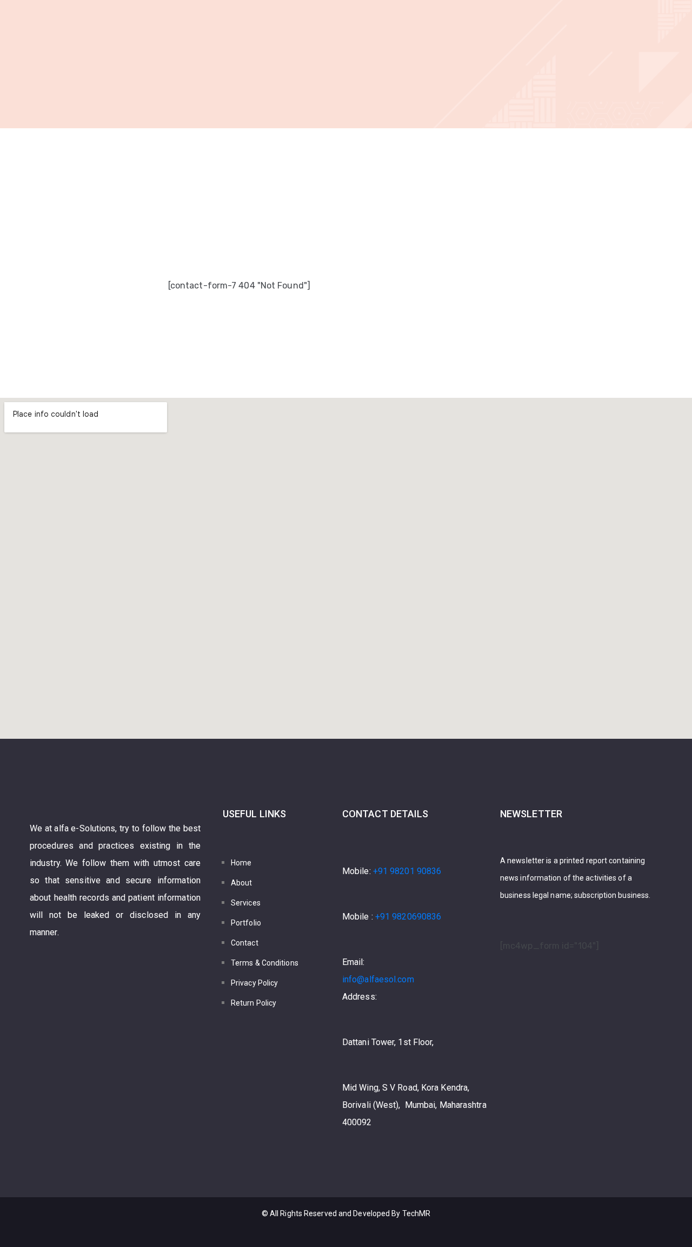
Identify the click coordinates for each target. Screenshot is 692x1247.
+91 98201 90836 (407, 871)
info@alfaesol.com (378, 979)
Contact (244, 942)
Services (246, 902)
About (241, 882)
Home (241, 862)
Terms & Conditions (264, 963)
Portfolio (246, 922)
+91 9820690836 (408, 916)
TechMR (416, 1213)
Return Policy (253, 1003)
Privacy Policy (254, 983)
